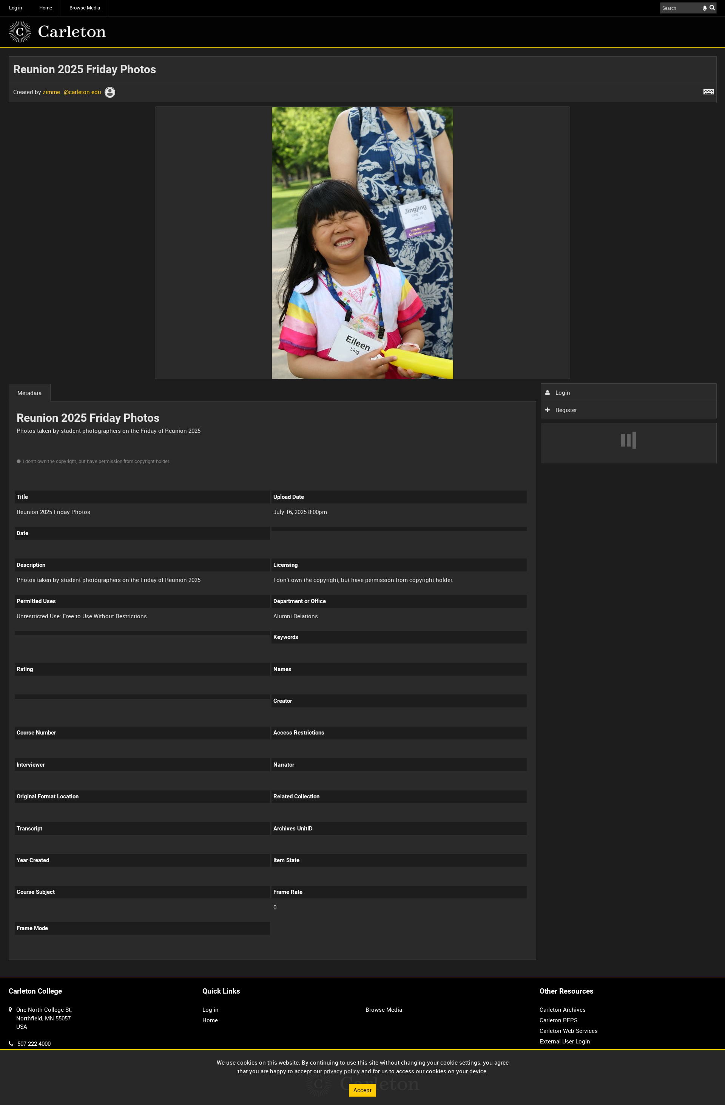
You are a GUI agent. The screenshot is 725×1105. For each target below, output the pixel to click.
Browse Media (84, 8)
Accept (362, 1090)
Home (45, 8)
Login (562, 392)
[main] (363, 512)
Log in (15, 8)
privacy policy (342, 1071)
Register (565, 410)
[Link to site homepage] (57, 31)
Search (712, 7)
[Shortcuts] (708, 90)
